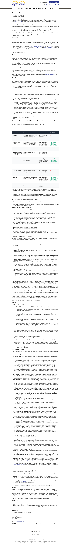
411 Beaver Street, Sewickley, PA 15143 (52, 4)
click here (22, 357)
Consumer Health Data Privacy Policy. (36, 46)
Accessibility (24, 541)
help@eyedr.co (23, 481)
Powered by (29, 539)
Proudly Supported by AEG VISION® (39, 539)
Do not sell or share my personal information (34, 460)
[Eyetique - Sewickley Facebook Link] (32, 531)
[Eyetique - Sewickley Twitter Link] (39, 531)
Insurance (30, 8)
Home (15, 541)
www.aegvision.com (18, 21)
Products (35, 8)
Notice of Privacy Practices (29, 43)
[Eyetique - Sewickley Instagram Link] (35, 531)
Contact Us (51, 8)
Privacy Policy (53, 541)
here (48, 458)
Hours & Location (21, 8)
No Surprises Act (38, 541)
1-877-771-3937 (35, 47)
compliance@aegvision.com (49, 47)
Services (39, 8)
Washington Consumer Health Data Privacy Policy (28, 542)
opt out (33, 325)
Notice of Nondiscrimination (31, 541)
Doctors (26, 8)
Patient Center (44, 8)
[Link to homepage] (21, 3)
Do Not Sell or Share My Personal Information (44, 542)
